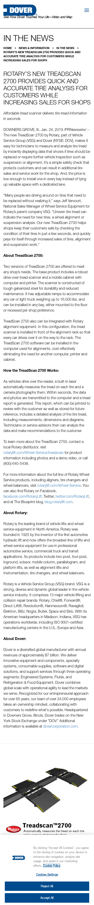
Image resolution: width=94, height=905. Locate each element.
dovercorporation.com (60, 726)
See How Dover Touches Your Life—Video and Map (37, 17)
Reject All (47, 886)
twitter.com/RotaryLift (72, 496)
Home (8, 48)
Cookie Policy (51, 865)
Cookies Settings (47, 874)
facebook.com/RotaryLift (22, 496)
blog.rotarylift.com (59, 502)
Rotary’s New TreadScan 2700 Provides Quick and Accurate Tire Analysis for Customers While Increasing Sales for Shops (42, 56)
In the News (65, 48)
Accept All (46, 898)
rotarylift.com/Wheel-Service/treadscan (33, 452)
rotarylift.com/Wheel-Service (59, 485)
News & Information (34, 48)
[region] (47, 870)
